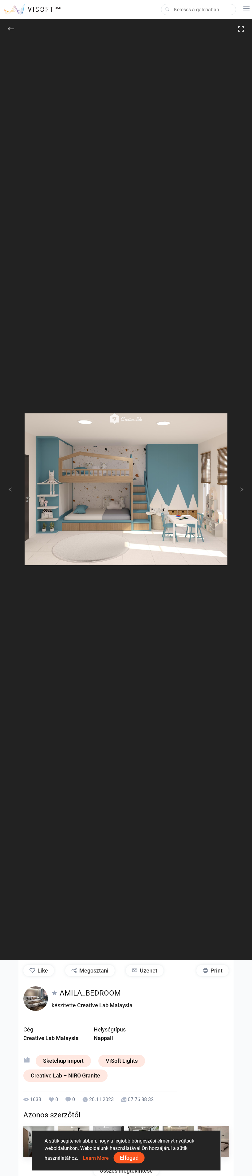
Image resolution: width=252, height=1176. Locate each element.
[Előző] (10, 489)
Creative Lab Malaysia (104, 1005)
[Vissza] (11, 29)
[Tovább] (238, 489)
